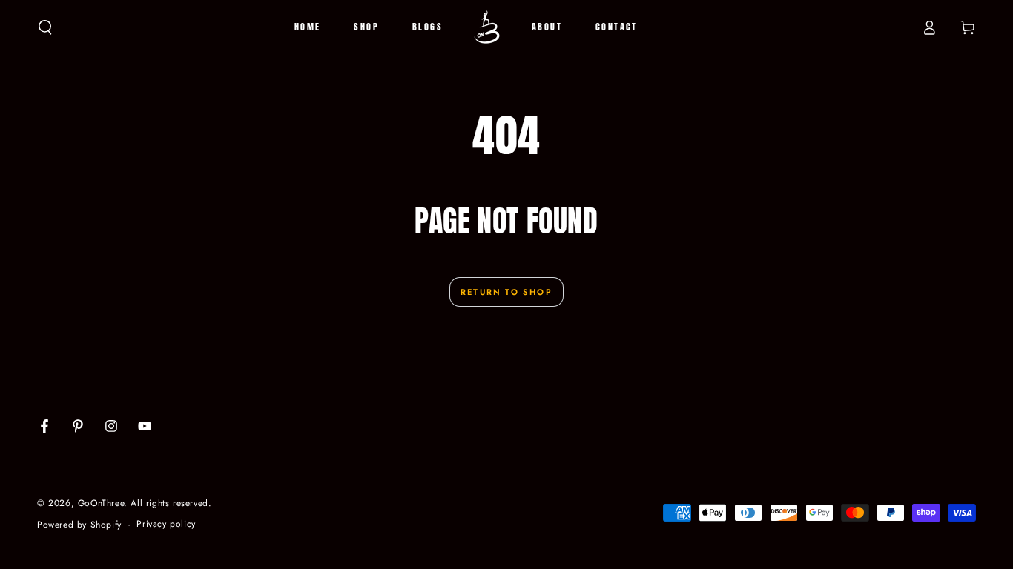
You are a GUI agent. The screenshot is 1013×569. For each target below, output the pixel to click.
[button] (45, 27)
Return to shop (506, 292)
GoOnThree (101, 503)
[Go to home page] (487, 27)
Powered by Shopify (79, 525)
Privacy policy (165, 524)
